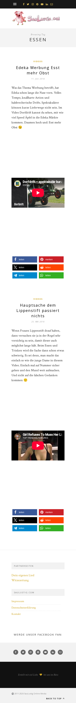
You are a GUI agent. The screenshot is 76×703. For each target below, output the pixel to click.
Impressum (17, 601)
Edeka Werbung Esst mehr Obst (38, 70)
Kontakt (16, 614)
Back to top (54, 698)
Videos (38, 61)
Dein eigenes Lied (22, 575)
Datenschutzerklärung (23, 608)
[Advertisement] (38, 155)
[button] (24, 259)
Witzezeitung (20, 580)
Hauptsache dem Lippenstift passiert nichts (38, 310)
